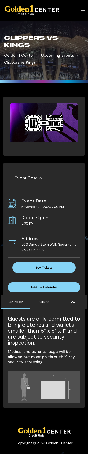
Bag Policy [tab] (15, 302)
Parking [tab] (44, 302)
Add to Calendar (44, 287)
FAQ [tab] (72, 302)
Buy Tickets (44, 267)
